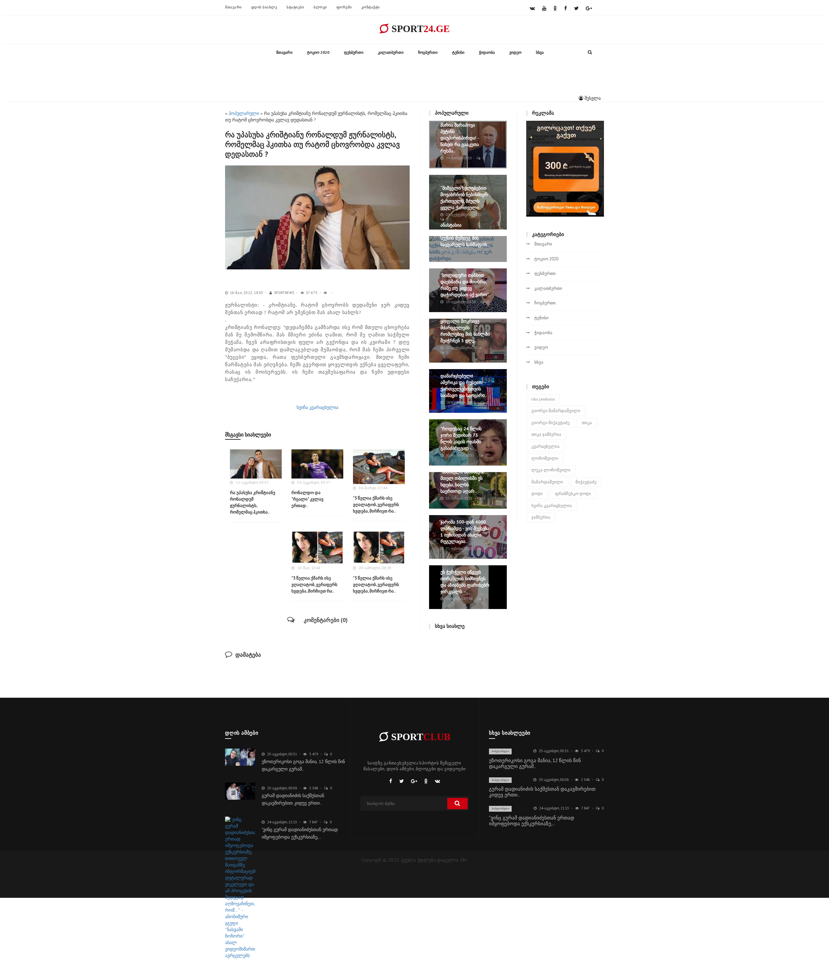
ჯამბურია (540, 517)
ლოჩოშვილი (544, 458)
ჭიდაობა (487, 52)
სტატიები (295, 7)
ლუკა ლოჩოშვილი (551, 470)
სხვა (540, 52)
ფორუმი (344, 7)
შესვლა (592, 98)
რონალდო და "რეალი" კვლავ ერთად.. (307, 499)
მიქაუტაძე (585, 482)
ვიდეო (515, 52)
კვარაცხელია (545, 446)
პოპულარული (500, 751)
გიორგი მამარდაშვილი (555, 410)
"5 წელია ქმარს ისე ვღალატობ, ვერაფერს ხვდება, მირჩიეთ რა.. (376, 504)
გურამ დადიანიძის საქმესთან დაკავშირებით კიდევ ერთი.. (542, 792)
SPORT (419, 28)
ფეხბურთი (353, 52)
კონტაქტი (370, 7)
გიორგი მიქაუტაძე (550, 422)
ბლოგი (320, 7)
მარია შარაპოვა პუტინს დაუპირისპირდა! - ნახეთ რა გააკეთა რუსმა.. (459, 138)
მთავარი (233, 7)
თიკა (587, 422)
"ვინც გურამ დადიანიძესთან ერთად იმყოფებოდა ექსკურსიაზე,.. (531, 821)
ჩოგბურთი (427, 52)
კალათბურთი (390, 52)
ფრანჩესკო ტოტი (573, 493)
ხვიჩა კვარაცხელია (317, 407)
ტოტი (537, 493)
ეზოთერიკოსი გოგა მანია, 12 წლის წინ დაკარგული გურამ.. (535, 763)
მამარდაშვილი (547, 482)
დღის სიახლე (264, 7)
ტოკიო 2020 (318, 52)
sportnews (284, 292)
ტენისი (458, 52)
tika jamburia (543, 399)
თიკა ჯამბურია (546, 434)
